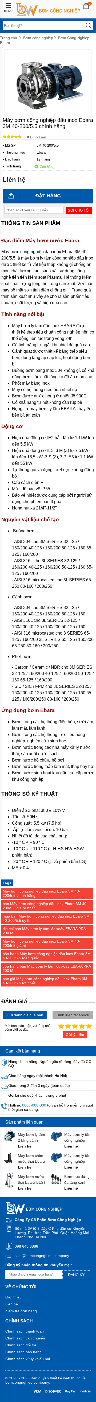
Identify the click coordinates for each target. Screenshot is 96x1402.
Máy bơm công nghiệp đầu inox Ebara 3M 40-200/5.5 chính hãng (41, 893)
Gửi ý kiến (75, 1035)
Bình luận (36, 137)
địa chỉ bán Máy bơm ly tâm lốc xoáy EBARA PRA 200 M (44, 931)
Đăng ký (76, 1275)
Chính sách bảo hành (23, 1352)
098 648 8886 (26, 1246)
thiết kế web (60, 1378)
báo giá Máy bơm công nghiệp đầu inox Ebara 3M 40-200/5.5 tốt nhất (45, 981)
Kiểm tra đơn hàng (21, 1311)
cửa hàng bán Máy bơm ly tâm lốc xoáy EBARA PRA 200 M (47, 968)
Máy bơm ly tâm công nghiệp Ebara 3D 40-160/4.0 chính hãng (77, 1158)
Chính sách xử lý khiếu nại (27, 1359)
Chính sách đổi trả (20, 1345)
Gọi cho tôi (79, 210)
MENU (8, 11)
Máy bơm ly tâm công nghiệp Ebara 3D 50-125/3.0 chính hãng (77, 1137)
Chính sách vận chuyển (25, 1338)
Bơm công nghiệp (38, 38)
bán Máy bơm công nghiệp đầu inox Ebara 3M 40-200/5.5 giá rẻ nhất (45, 906)
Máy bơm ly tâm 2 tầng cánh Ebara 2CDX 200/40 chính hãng (31, 1137)
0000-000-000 (34, 1105)
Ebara (41, 152)
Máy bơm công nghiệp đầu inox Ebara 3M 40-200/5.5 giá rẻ (41, 943)
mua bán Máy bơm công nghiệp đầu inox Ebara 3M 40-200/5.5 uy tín (46, 918)
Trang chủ (8, 38)
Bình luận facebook (73, 1015)
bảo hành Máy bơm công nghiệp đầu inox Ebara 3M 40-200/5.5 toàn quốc (47, 956)
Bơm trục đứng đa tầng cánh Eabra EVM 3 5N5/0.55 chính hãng (77, 1179)
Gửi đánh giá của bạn (25, 1015)
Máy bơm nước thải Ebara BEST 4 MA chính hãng (32, 1179)
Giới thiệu (13, 1297)
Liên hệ (11, 1304)
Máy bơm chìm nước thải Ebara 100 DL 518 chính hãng (33, 1158)
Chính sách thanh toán (24, 1331)
